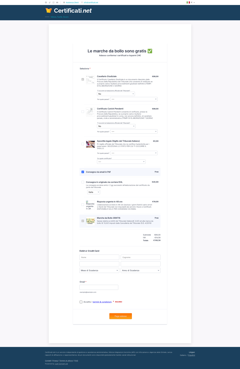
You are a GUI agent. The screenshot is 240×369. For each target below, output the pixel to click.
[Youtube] (57, 2)
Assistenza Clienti (72, 2)
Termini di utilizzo (66, 361)
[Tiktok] (49, 2)
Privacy (55, 361)
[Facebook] (46, 2)
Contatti (48, 361)
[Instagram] (53, 2)
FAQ (76, 361)
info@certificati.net (91, 2)
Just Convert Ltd (61, 364)
